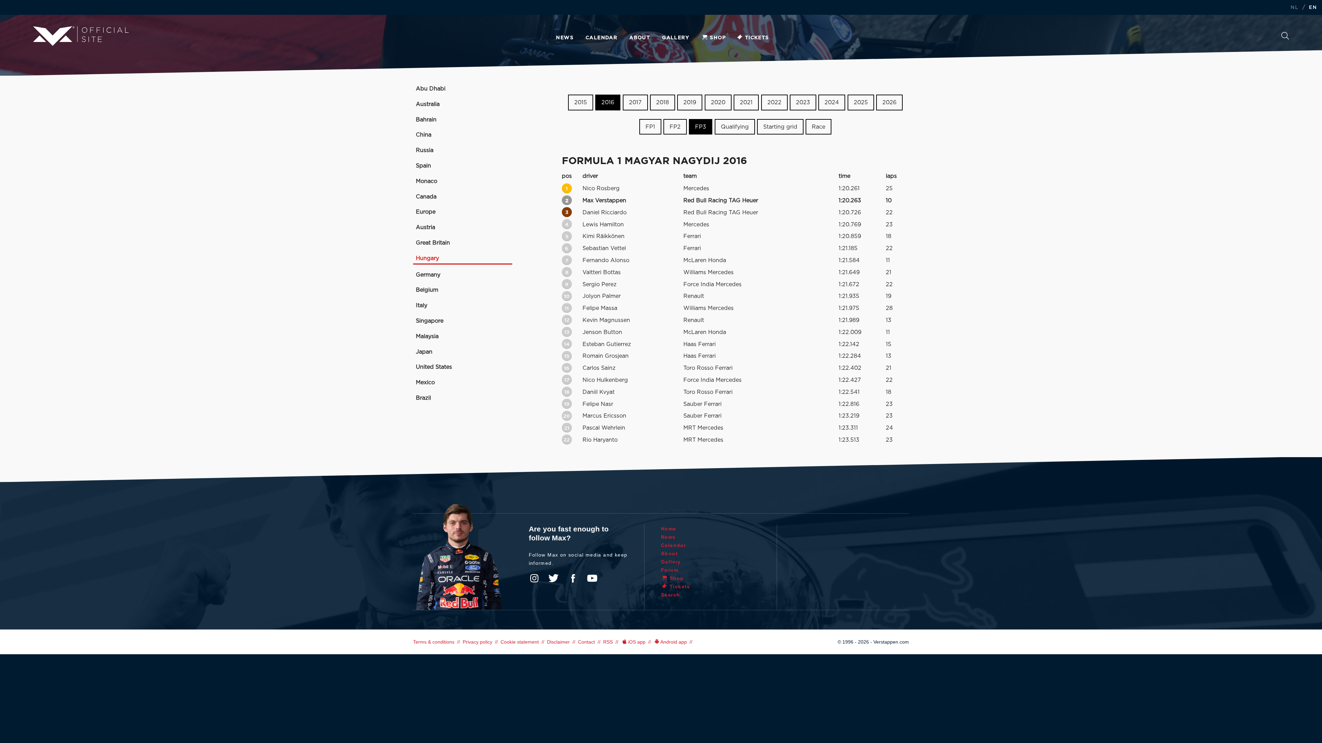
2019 (689, 102)
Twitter (553, 578)
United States (434, 367)
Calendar (601, 37)
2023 (803, 102)
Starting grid (780, 127)
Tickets (757, 37)
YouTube (592, 578)
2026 (889, 102)
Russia (424, 150)
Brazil (423, 398)
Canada (426, 197)
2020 (718, 102)
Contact (586, 642)
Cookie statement (520, 642)
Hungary (427, 258)
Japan (424, 352)
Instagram (534, 578)
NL (1294, 8)
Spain (423, 166)
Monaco (426, 181)
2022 (774, 102)
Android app (673, 642)
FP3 (700, 127)
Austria (425, 227)
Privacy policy (477, 642)
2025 (861, 102)
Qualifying (735, 127)
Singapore (429, 321)
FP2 (675, 127)
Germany (428, 275)
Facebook (572, 578)
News (565, 37)
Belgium (427, 290)
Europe (426, 212)
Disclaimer (558, 642)
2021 (746, 102)
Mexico (425, 382)
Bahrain (426, 119)
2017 (635, 102)
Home (668, 528)
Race (818, 127)
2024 (832, 102)
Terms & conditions (433, 642)
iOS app (637, 642)
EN (1313, 8)
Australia (428, 104)
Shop (718, 37)
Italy (421, 305)
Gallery (675, 37)
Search (1285, 37)
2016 (607, 102)
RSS (608, 642)
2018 (662, 102)
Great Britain (433, 243)
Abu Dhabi (430, 88)
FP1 (650, 127)
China (423, 135)
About (639, 37)
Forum (670, 570)
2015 (580, 102)
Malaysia (427, 336)
